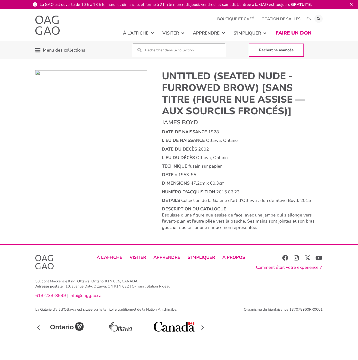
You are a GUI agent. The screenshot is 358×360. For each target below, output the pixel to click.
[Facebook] (285, 258)
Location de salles (280, 19)
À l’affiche (109, 257)
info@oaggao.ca (85, 295)
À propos (233, 257)
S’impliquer (201, 257)
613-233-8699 (50, 295)
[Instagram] (296, 258)
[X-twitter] (308, 258)
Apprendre (166, 257)
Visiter (138, 257)
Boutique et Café (235, 19)
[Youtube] (319, 258)
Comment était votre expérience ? (289, 267)
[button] (318, 19)
